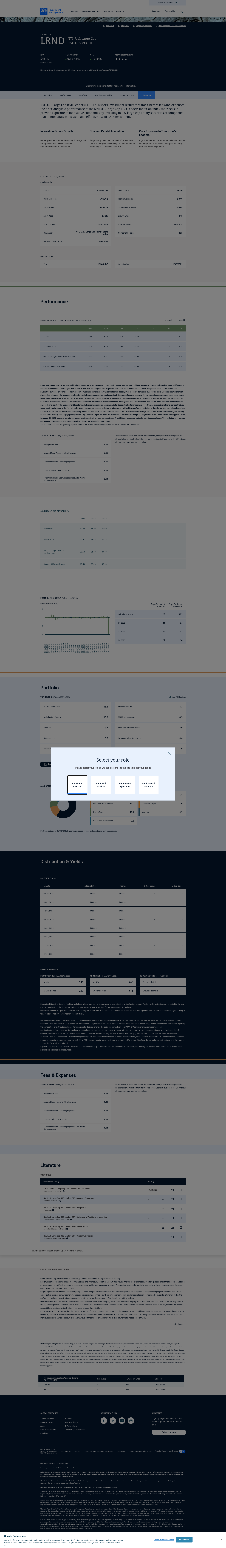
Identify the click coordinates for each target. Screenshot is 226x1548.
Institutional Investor (148, 785)
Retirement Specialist (125, 785)
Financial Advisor (101, 785)
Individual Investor (77, 785)
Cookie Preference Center (164, 1539)
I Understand (184, 1539)
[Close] (169, 753)
